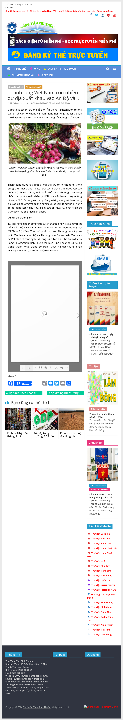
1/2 (29, 368)
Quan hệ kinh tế (16, 87)
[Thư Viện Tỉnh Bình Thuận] (8, 69)
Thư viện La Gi (98, 561)
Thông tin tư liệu (98, 409)
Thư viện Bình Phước (102, 607)
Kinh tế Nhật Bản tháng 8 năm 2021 (18, 436)
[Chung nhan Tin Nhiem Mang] (101, 706)
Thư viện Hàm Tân (101, 543)
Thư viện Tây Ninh (101, 629)
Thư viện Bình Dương (102, 602)
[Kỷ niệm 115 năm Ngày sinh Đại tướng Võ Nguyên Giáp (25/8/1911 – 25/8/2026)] (102, 293)
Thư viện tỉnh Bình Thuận (59, 103)
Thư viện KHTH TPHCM (103, 585)
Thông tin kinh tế (33, 87)
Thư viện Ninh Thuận (102, 624)
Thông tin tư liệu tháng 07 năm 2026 (101, 415)
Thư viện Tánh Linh (101, 570)
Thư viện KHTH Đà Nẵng (103, 589)
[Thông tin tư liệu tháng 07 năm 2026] (102, 372)
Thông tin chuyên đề (99, 489)
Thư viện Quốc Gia (100, 580)
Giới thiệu (47, 75)
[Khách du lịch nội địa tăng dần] (71, 409)
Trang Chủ (20, 68)
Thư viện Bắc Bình (100, 533)
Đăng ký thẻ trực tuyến (62, 68)
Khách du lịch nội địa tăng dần (71, 434)
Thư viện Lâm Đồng (101, 634)
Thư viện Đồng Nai (101, 612)
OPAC (37, 68)
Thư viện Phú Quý (100, 566)
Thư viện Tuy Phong (101, 575)
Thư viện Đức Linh (100, 538)
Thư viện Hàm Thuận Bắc (104, 548)
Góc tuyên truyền (98, 329)
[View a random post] (114, 69)
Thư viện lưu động (23, 75)
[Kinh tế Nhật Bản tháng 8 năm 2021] (18, 409)
